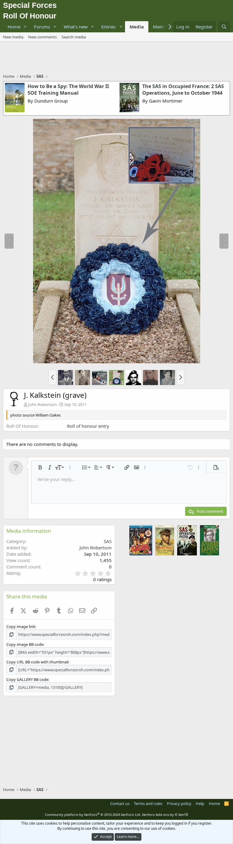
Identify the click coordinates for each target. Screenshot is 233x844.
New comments (42, 37)
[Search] (224, 26)
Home (14, 27)
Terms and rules (148, 803)
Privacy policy (179, 803)
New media (13, 37)
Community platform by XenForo (93, 814)
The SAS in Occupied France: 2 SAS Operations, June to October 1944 (183, 89)
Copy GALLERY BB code (27, 679)
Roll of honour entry (88, 426)
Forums (42, 27)
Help (200, 803)
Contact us (120, 803)
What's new (76, 27)
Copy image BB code (24, 644)
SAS (108, 541)
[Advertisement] (116, 58)
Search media (74, 37)
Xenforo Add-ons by (165, 814)
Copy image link (20, 626)
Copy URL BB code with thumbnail (37, 662)
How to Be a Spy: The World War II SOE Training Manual (68, 89)
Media (137, 27)
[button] (25, 26)
